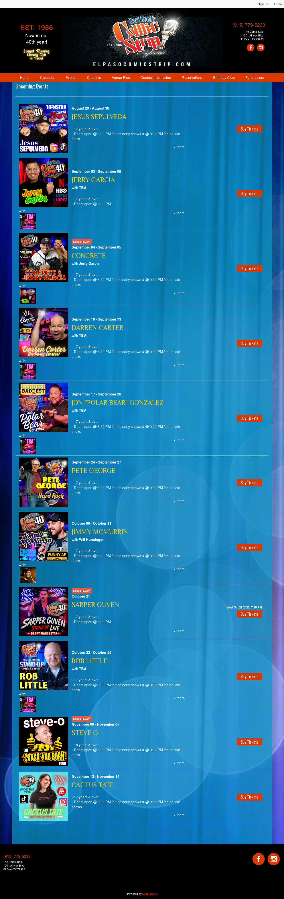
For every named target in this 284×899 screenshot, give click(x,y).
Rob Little (89, 661)
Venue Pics (121, 77)
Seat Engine (149, 893)
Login (278, 4)
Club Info (94, 77)
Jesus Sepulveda (99, 116)
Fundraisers (254, 77)
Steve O (85, 732)
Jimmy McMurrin (100, 532)
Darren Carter (97, 327)
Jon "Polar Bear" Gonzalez (118, 402)
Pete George (94, 470)
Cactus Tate (93, 785)
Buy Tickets (249, 614)
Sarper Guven (95, 604)
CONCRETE (89, 255)
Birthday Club (224, 77)
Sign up (263, 4)
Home (25, 77)
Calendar (47, 77)
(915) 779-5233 (249, 24)
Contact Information (155, 77)
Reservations (192, 77)
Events (70, 77)
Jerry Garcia (93, 180)
